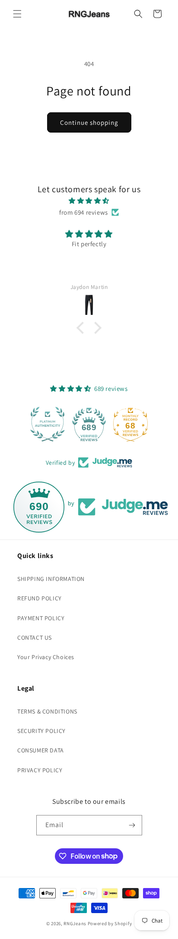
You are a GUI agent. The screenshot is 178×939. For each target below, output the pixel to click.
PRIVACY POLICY (39, 770)
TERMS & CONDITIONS (47, 711)
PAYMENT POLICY (40, 618)
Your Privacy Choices (45, 657)
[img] (89, 200)
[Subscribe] (132, 825)
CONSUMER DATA (40, 750)
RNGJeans (75, 923)
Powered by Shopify (110, 923)
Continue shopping (89, 122)
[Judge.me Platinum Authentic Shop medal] (47, 424)
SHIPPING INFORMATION (51, 579)
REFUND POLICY (39, 598)
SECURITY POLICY (41, 731)
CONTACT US (34, 637)
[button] (17, 13)
